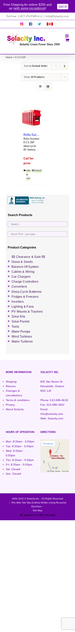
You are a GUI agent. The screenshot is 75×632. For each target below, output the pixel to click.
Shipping (11, 381)
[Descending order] (64, 66)
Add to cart (28, 174)
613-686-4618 (59, 400)
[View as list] (48, 86)
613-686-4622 (56, 404)
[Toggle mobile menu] (67, 36)
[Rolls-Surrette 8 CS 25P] (31, 118)
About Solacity (15, 409)
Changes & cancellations (14, 393)
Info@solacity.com (51, 413)
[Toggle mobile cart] (67, 40)
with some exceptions (29, 8)
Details (37, 170)
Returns (11, 386)
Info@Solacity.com (57, 16)
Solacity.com (55, 418)
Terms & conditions (18, 400)
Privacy (10, 404)
